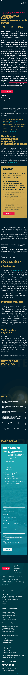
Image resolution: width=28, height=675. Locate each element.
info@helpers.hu (10, 464)
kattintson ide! (12, 162)
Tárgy (5, 520)
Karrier (16, 570)
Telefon (5, 514)
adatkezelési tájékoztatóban (14, 537)
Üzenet (5, 527)
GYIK (2, 100)
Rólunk (16, 565)
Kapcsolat (7, 91)
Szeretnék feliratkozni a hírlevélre (12, 543)
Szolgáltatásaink (9, 12)
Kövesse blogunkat (9, 123)
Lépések (3, 95)
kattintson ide (11, 131)
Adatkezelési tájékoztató (8, 669)
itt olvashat (15, 121)
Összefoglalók (18, 572)
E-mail (5, 509)
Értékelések (5, 98)
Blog (15, 567)
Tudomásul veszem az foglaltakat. (14, 537)
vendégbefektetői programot (18, 82)
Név (4, 504)
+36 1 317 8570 (10, 462)
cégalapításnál (17, 270)
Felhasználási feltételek (8, 670)
